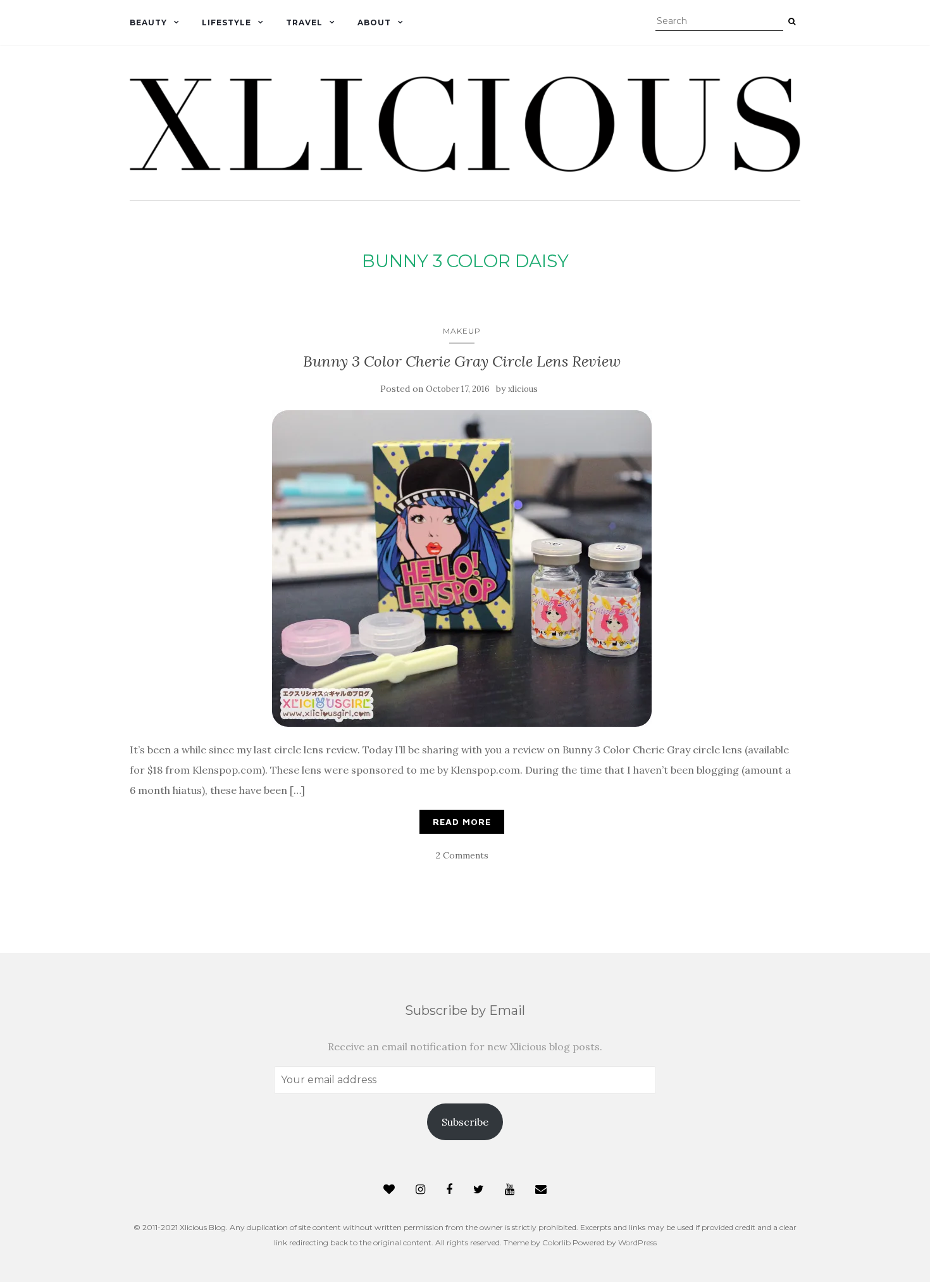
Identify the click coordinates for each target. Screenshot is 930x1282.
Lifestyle (226, 22)
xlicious (523, 389)
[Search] (791, 21)
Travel (304, 22)
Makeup (462, 331)
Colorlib (556, 1242)
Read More (462, 821)
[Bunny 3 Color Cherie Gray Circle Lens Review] (462, 568)
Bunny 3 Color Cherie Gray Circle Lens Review (462, 361)
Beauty (148, 22)
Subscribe (465, 1121)
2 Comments (462, 855)
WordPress (637, 1242)
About (374, 22)
